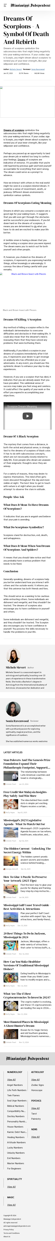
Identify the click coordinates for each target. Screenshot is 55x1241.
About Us (7, 1236)
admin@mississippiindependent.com (17, 1226)
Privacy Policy (9, 1229)
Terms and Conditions (12, 1233)
